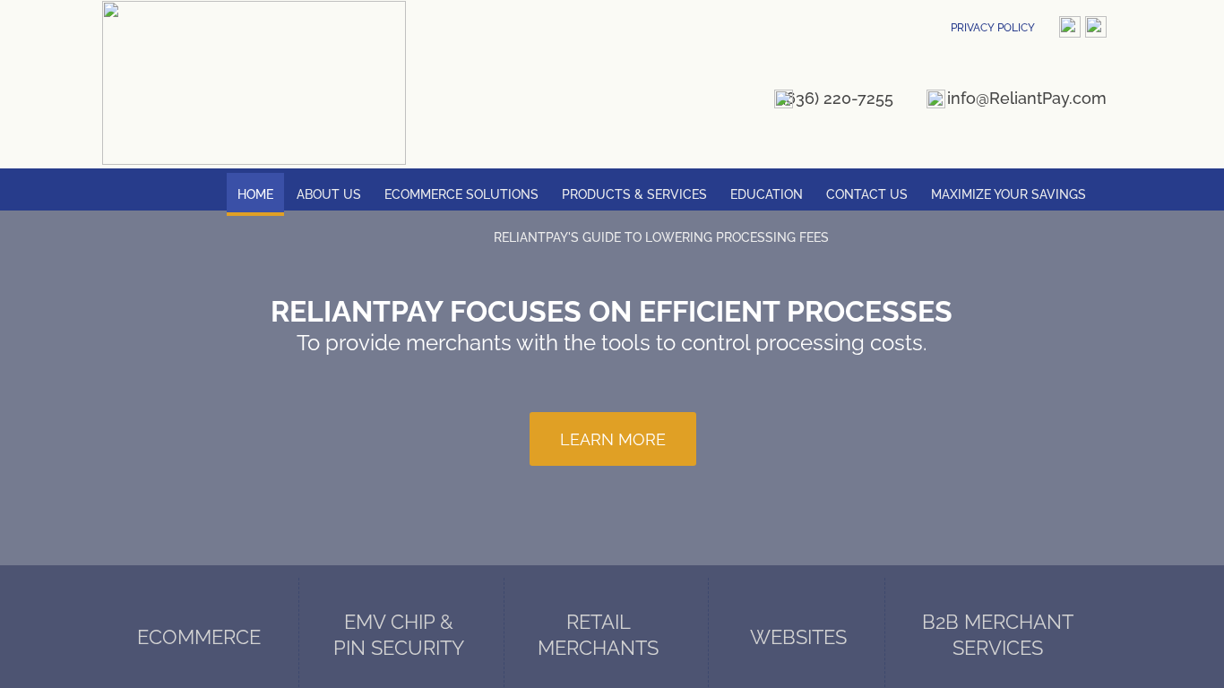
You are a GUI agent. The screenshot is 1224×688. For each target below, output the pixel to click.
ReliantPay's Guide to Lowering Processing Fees (661, 237)
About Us (329, 194)
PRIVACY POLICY (993, 28)
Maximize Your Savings (1008, 194)
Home (255, 194)
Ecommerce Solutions (461, 194)
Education (766, 194)
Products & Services (634, 194)
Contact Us (867, 194)
